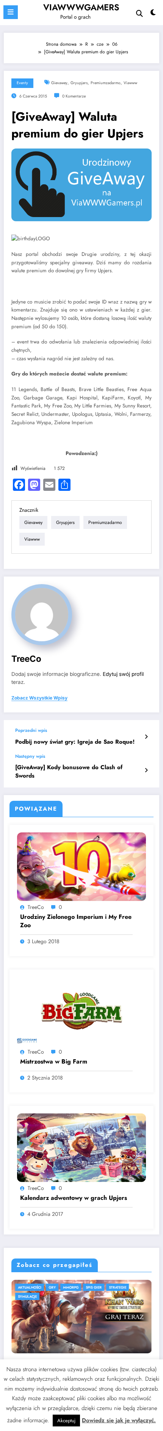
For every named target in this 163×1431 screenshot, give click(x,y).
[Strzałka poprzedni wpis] (146, 736)
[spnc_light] (153, 14)
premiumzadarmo (106, 83)
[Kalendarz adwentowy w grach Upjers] (81, 1147)
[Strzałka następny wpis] (146, 770)
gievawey (59, 83)
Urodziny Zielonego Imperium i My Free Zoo (76, 921)
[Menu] (10, 12)
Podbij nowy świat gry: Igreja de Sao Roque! (75, 742)
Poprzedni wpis (31, 730)
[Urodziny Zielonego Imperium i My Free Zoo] (81, 866)
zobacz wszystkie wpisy (39, 698)
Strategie (19, 1287)
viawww (130, 83)
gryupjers (79, 83)
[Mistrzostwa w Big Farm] (81, 1011)
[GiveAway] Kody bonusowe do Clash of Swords (68, 771)
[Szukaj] (139, 13)
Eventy (22, 83)
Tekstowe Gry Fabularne (101, 1287)
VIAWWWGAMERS (81, 7)
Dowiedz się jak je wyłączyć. (119, 1420)
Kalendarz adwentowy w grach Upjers (73, 1198)
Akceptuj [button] (66, 1420)
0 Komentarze (74, 96)
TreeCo (26, 658)
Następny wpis (30, 756)
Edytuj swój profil (123, 674)
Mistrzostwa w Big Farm (53, 1061)
